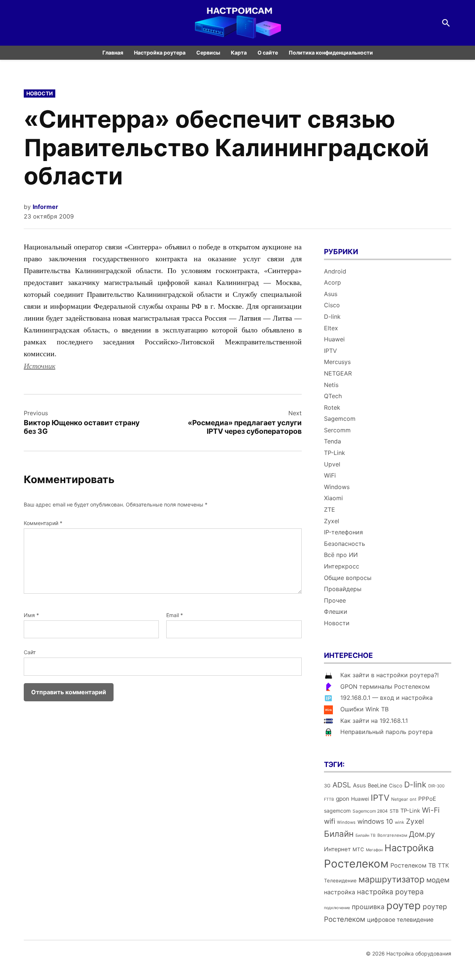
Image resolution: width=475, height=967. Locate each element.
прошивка (368, 907)
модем (437, 880)
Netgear (399, 799)
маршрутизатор (391, 879)
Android (335, 271)
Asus (330, 294)
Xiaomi (333, 498)
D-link (332, 316)
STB (394, 811)
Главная (112, 52)
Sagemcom (340, 418)
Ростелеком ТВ (413, 865)
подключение (337, 907)
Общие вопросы (347, 577)
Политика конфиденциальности (331, 52)
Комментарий (43, 523)
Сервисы (208, 52)
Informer (45, 206)
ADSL (341, 784)
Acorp (332, 282)
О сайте (268, 52)
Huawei (334, 339)
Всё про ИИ (341, 554)
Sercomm (337, 430)
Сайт (30, 652)
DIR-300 (436, 786)
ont (413, 799)
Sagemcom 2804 (370, 811)
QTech (333, 396)
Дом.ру (422, 834)
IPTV (330, 350)
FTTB (329, 799)
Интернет (337, 849)
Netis (331, 385)
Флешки (335, 611)
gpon (342, 798)
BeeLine (377, 785)
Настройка (409, 847)
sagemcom (337, 810)
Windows (337, 487)
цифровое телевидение (400, 919)
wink (399, 822)
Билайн (339, 834)
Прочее (335, 600)
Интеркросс (341, 566)
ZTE (329, 509)
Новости (39, 93)
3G (327, 786)
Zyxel (331, 521)
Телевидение (340, 881)
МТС (358, 849)
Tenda (332, 441)
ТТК (443, 865)
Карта (239, 52)
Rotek (332, 407)
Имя (31, 615)
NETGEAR (338, 373)
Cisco (332, 305)
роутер (403, 905)
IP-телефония (343, 532)
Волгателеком (392, 835)
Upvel (332, 464)
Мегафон (374, 850)
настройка (339, 892)
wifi (329, 821)
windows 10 (375, 821)
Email (174, 615)
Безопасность (344, 543)
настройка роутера (390, 892)
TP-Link (334, 452)
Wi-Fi (431, 810)
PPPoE (427, 798)
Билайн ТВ (366, 835)
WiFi (330, 475)
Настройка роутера (160, 52)
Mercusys (337, 362)
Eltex (331, 328)
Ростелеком (356, 863)
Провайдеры (342, 589)
